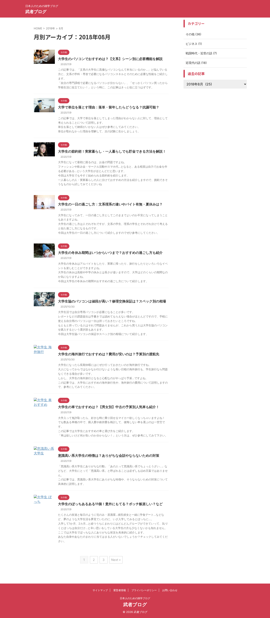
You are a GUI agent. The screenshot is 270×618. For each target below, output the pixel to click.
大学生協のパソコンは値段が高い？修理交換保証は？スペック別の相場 (112, 301)
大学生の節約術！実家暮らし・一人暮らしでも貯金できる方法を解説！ (112, 151)
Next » (116, 560)
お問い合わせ (169, 590)
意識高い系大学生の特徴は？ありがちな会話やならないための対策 (108, 455)
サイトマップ (100, 590)
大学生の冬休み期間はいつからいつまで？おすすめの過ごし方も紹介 (110, 252)
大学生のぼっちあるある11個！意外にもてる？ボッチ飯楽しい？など (110, 504)
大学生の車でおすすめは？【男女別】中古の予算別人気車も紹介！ (108, 407)
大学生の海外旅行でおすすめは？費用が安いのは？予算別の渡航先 (108, 354)
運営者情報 (119, 590)
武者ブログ (35, 11)
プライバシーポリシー (144, 590)
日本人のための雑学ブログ (135, 598)
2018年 (50, 28)
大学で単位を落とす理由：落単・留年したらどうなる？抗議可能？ (108, 107)
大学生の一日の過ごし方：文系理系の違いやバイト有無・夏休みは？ (110, 204)
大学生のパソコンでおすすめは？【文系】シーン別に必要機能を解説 (110, 59)
